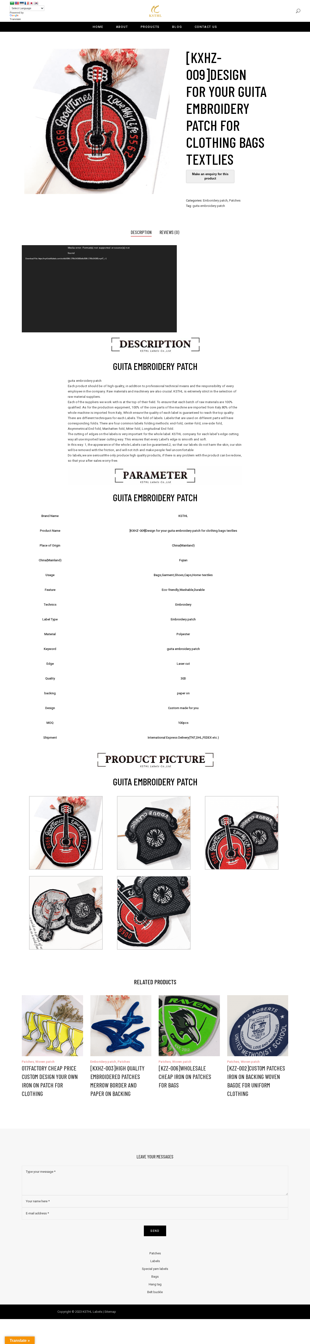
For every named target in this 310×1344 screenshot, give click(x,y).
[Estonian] (21, 3)
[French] (26, 3)
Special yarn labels (155, 1268)
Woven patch (44, 1061)
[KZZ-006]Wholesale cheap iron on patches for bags (185, 1076)
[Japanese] (31, 3)
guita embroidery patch (209, 205)
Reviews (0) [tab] (169, 232)
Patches (234, 200)
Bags (155, 1276)
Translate (15, 19)
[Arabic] (12, 3)
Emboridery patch (215, 200)
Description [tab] (141, 232)
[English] (17, 3)
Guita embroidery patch (155, 366)
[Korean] (36, 3)
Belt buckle (155, 1292)
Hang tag (155, 1284)
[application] (99, 288)
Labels (155, 1261)
